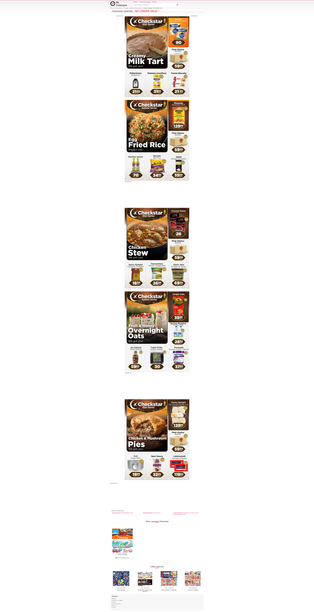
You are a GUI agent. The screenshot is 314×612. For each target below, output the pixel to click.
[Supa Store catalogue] (193, 578)
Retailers (135, 2)
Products (154, 2)
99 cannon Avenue (152, 512)
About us (114, 605)
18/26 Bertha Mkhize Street (122, 512)
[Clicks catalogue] (121, 578)
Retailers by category (145, 2)
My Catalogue (121, 4)
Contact (114, 607)
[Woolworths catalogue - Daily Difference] (145, 578)
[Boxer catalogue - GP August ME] (169, 578)
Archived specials (116, 603)
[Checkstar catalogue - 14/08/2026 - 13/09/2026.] (122, 540)
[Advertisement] (116, 40)
